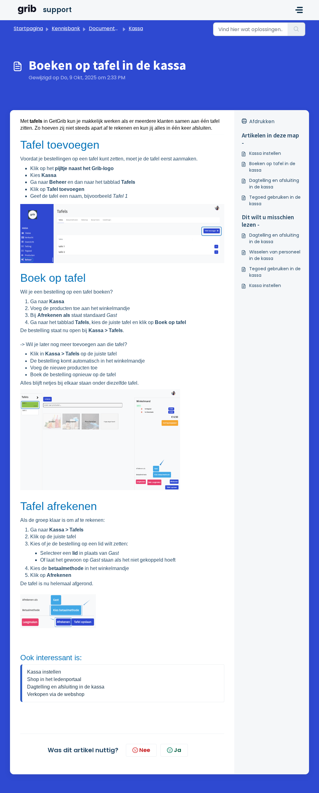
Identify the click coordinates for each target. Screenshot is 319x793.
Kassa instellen (44, 672)
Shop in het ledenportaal (54, 679)
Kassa (136, 28)
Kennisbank (66, 28)
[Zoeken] (296, 29)
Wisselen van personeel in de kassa (274, 255)
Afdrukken (261, 121)
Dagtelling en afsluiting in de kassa (65, 686)
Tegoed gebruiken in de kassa (275, 200)
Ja (177, 750)
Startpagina (28, 28)
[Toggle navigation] (299, 10)
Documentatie (106, 28)
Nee (144, 750)
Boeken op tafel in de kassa (272, 166)
